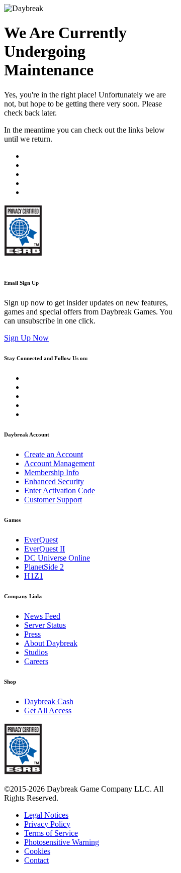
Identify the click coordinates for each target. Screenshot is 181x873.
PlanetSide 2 (44, 567)
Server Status (45, 625)
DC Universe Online (57, 558)
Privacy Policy (47, 824)
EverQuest (41, 539)
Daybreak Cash (48, 701)
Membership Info (51, 472)
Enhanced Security (54, 481)
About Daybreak (50, 643)
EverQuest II (44, 548)
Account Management (59, 463)
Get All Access (47, 710)
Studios (36, 652)
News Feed (42, 616)
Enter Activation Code (59, 490)
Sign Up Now (26, 338)
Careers (36, 661)
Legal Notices (46, 815)
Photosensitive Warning (61, 842)
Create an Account (53, 454)
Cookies (37, 851)
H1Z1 (33, 576)
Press (32, 634)
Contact (36, 860)
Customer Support (53, 499)
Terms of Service (51, 833)
